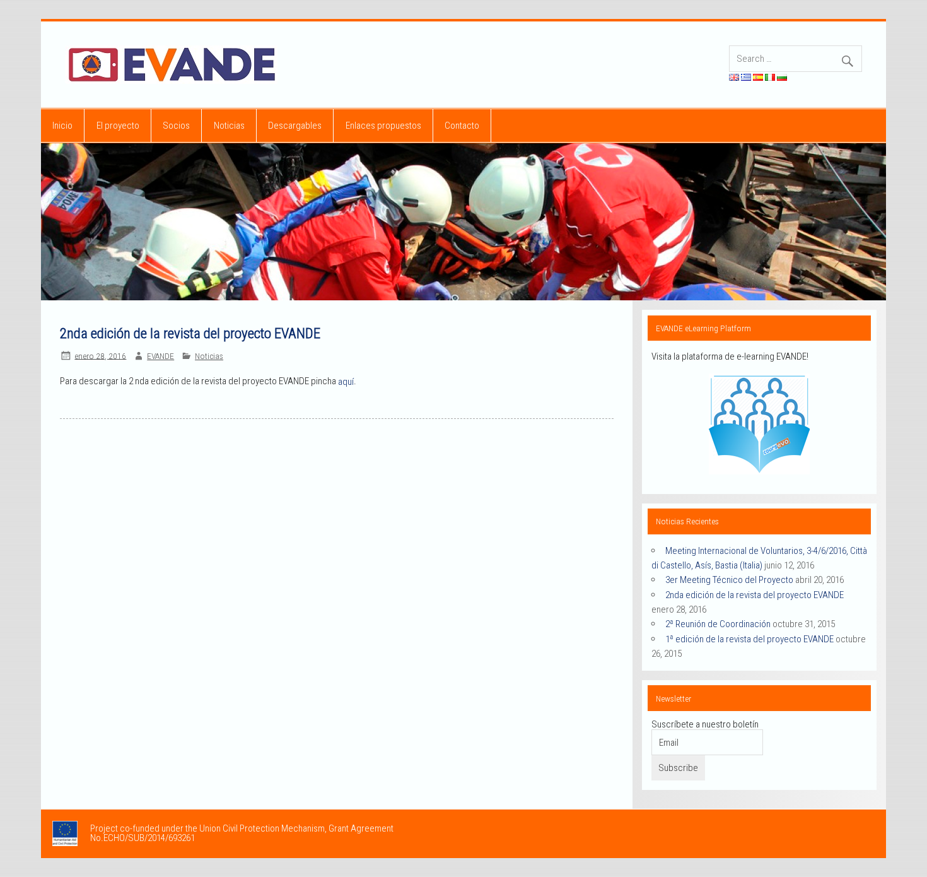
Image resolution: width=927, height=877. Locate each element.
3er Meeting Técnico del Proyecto (729, 580)
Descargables (295, 125)
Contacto (462, 125)
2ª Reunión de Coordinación (718, 624)
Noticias (229, 125)
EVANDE (160, 356)
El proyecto (117, 125)
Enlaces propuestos (383, 125)
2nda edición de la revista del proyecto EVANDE (754, 594)
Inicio (62, 125)
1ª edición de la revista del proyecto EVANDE (749, 638)
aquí (346, 381)
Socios (176, 125)
